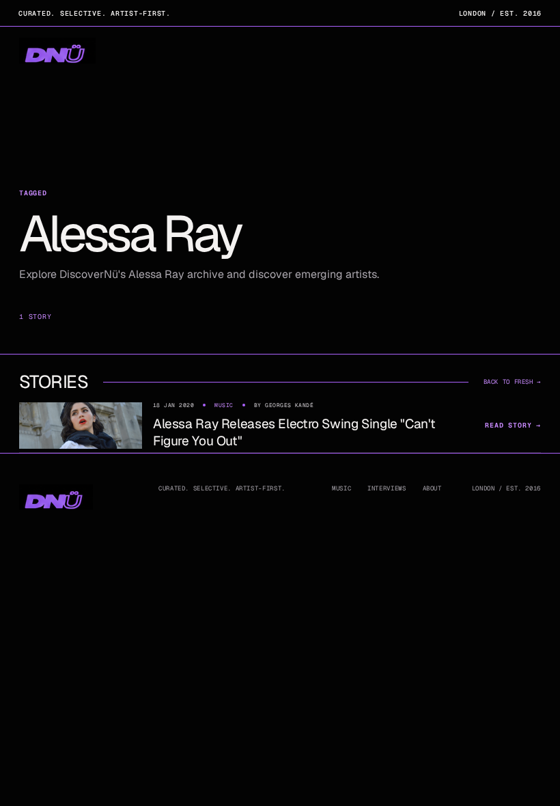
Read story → (513, 425)
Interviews (386, 488)
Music (341, 488)
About (432, 488)
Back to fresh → (512, 382)
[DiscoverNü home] (57, 51)
